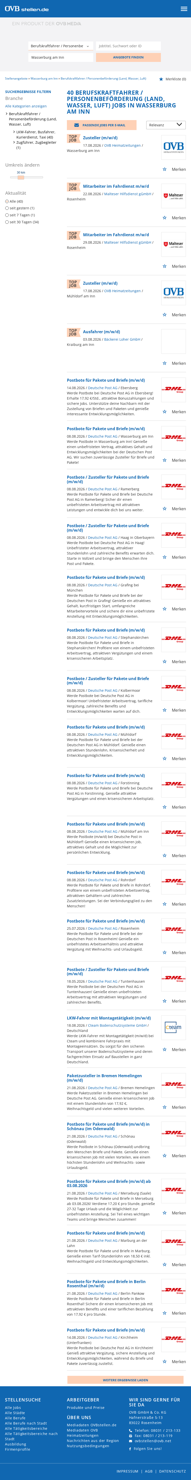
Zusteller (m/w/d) (100, 137)
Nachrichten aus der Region (93, 1440)
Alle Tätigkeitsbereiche (26, 1428)
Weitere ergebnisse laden (125, 1380)
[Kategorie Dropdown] (88, 46)
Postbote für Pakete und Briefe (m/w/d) (106, 380)
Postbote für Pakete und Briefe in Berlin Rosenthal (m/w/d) (106, 1284)
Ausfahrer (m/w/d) (101, 331)
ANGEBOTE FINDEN (128, 57)
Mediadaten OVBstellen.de (91, 1425)
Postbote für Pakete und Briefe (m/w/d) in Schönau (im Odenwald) (108, 1126)
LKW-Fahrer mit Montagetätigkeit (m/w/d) (109, 1018)
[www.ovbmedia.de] (47, 23)
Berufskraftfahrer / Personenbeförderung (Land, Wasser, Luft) (33, 119)
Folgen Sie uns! (148, 1448)
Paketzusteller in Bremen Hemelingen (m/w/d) (104, 1078)
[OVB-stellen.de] (26, 8)
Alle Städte (15, 1412)
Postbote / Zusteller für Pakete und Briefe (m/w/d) (108, 479)
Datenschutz (172, 1471)
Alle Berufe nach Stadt (26, 1423)
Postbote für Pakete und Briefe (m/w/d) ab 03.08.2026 (109, 1184)
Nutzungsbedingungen (88, 1445)
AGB (149, 1471)
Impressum (128, 1471)
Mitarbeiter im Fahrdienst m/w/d (116, 186)
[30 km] (21, 178)
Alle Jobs (13, 1407)
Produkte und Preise (86, 1407)
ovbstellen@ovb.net (153, 1440)
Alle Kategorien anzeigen (26, 106)
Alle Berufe (15, 1418)
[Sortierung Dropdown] (181, 125)
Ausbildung (15, 1444)
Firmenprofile (17, 1449)
